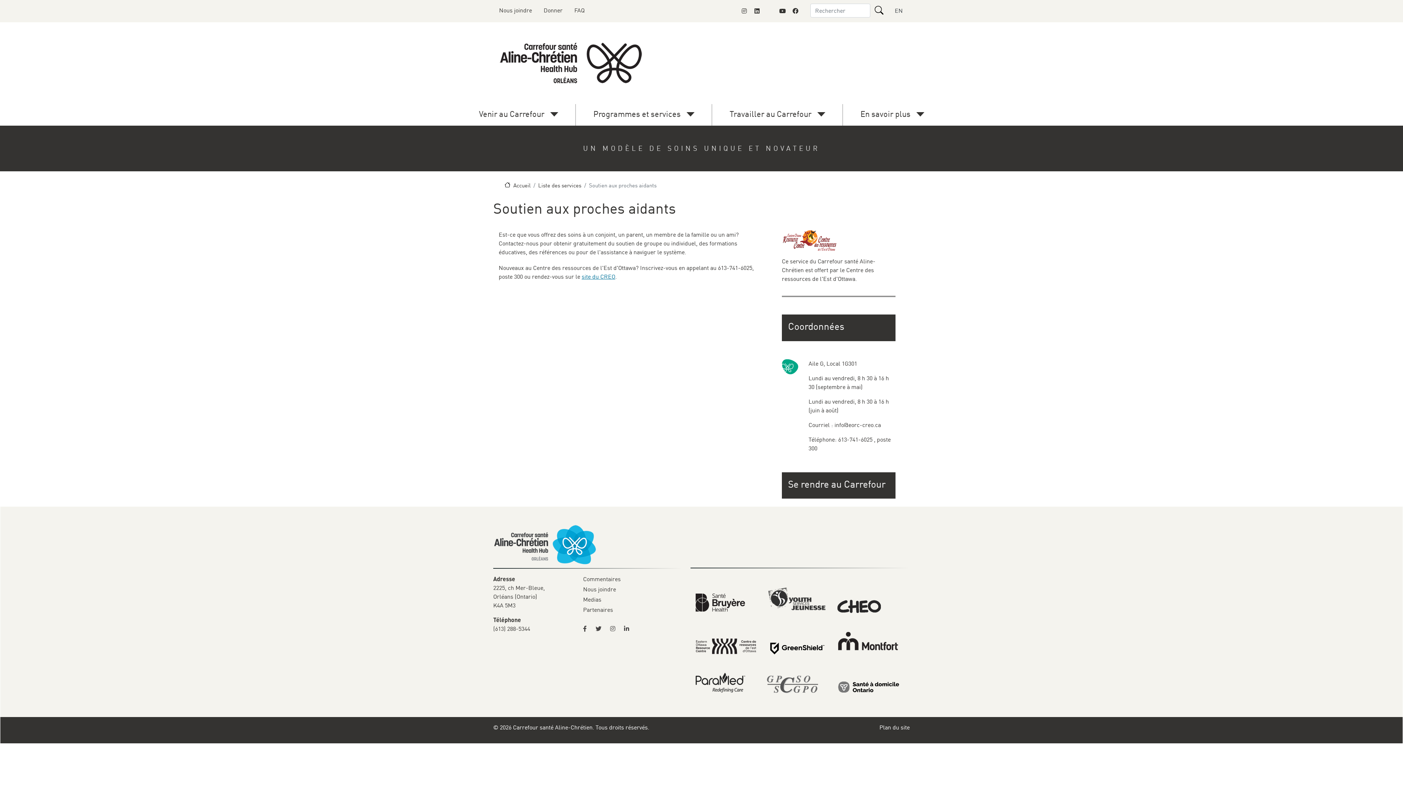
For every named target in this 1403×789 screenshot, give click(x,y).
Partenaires (598, 609)
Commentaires (602, 579)
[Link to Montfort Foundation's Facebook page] (795, 11)
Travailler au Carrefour (770, 114)
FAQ (579, 10)
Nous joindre (515, 10)
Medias (592, 599)
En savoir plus (885, 114)
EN (899, 10)
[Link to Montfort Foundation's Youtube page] (782, 11)
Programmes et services (637, 114)
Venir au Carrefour (511, 114)
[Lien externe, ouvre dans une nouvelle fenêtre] (868, 686)
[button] (839, 484)
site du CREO (598, 276)
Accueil (522, 185)
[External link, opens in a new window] (720, 602)
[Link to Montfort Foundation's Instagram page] (744, 11)
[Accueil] (572, 63)
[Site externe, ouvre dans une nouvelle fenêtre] (587, 628)
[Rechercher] (879, 10)
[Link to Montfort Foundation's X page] (769, 11)
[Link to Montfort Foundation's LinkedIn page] (757, 11)
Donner (553, 10)
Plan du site (894, 727)
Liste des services (559, 185)
